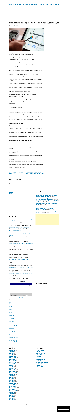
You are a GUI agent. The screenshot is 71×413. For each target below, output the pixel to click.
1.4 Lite (10, 312)
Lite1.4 (10, 300)
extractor (10, 319)
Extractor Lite (11, 315)
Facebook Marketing (40, 359)
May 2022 (11, 378)
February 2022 (12, 383)
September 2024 (13, 362)
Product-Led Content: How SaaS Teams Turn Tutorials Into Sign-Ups (45, 209)
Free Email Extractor (13, 4)
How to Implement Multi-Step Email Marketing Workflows (19, 223)
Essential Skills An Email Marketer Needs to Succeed (18, 248)
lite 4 (10, 332)
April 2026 (11, 354)
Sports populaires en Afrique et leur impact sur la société (47, 206)
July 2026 (11, 351)
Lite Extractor (11, 309)
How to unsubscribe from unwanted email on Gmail (17, 230)
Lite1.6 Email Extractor (33, 4)
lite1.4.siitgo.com (21, 297)
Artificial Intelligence (40, 350)
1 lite (10, 335)
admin (11, 25)
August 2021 (12, 392)
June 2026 (11, 353)
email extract (11, 328)
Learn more (67, 408)
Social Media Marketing (41, 363)
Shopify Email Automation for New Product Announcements (19, 264)
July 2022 (11, 375)
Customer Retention (40, 353)
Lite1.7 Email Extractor (44, 4)
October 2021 (12, 389)
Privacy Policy (29, 404)
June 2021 (11, 395)
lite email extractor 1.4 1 (13, 340)
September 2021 (13, 390)
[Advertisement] (35, 10)
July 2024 (11, 365)
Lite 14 (10, 305)
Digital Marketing (39, 354)
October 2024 (12, 360)
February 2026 (12, 356)
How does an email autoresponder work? (16, 256)
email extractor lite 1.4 (13, 325)
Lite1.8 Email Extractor (54, 4)
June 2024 (11, 366)
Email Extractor (11, 311)
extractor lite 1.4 (12, 331)
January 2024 (12, 371)
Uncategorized (23, 167)
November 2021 (12, 387)
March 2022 (12, 381)
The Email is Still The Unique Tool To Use (16, 252)
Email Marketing (39, 357)
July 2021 (11, 393)
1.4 (9, 334)
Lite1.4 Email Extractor (23, 4)
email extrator (11, 322)
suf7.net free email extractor (13, 337)
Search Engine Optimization (42, 362)
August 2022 (12, 374)
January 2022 (12, 384)
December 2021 (12, 386)
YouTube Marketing (40, 366)
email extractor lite (12, 324)
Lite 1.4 (10, 302)
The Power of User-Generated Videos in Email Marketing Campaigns (20, 273)
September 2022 (13, 372)
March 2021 (12, 399)
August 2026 (12, 350)
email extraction (12, 330)
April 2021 (11, 398)
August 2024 (12, 363)
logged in (15, 183)
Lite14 (10, 303)
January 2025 (12, 359)
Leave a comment (23, 25)
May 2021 (11, 396)
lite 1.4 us (10, 316)
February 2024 (12, 369)
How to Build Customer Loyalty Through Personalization (18, 240)
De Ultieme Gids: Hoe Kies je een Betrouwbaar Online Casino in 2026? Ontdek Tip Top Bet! (47, 199)
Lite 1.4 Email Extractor (13, 308)
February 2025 (12, 357)
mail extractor (11, 318)
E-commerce (38, 356)
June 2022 (11, 377)
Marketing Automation (41, 360)
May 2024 (11, 368)
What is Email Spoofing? (13, 276)
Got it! (64, 409)
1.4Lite (10, 313)
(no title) (37, 194)
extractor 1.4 (11, 327)
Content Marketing (40, 351)
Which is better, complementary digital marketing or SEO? (18, 259)
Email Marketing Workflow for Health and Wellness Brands (19, 227)
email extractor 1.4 (12, 338)
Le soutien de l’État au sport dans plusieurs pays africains (46, 204)
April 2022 (11, 380)
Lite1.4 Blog (11, 3)
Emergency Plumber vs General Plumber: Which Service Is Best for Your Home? (46, 196)
